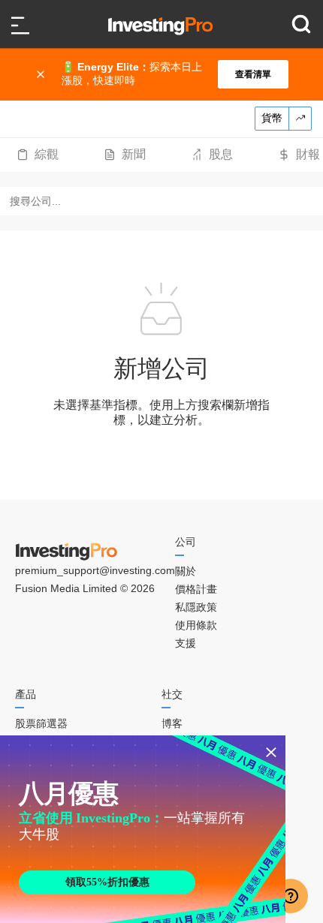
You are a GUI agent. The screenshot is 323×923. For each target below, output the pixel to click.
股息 (221, 154)
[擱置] (42, 74)
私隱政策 (196, 607)
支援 (185, 643)
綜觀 (47, 154)
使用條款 (196, 625)
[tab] (37, 154)
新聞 (134, 154)
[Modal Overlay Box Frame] (142, 829)
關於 (185, 571)
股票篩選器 (41, 723)
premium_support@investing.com (95, 570)
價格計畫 (196, 589)
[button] (169, 74)
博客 (172, 723)
